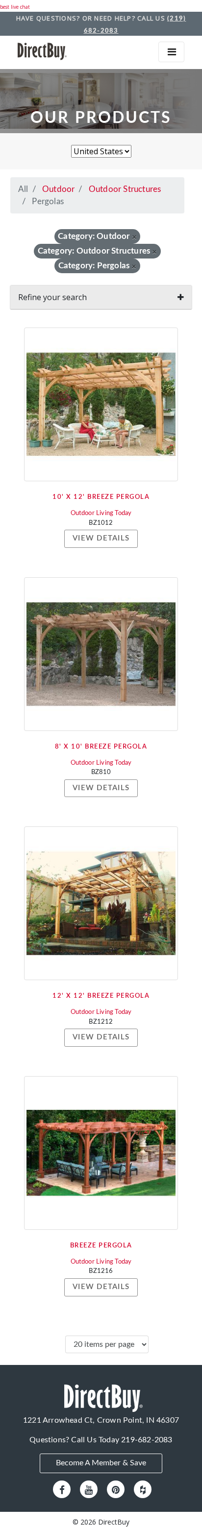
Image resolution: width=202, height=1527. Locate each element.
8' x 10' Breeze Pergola (101, 747)
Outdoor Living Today (101, 513)
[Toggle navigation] (171, 52)
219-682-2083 (146, 1440)
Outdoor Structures (125, 189)
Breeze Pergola (101, 1246)
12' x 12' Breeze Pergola (101, 996)
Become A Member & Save (101, 1463)
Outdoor (58, 189)
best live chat (15, 6)
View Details (101, 538)
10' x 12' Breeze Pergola (101, 497)
